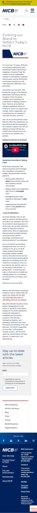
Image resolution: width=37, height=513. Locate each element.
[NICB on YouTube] (11, 441)
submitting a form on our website (14, 300)
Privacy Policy (25, 491)
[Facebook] (9, 24)
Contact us (24, 464)
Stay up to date (18, 436)
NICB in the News (12, 408)
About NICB (7, 481)
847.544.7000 (25, 461)
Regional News (11, 428)
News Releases (11, 405)
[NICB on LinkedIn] (26, 441)
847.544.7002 (25, 476)
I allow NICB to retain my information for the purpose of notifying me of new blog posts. (15, 381)
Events (8, 420)
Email (4, 370)
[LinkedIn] (18, 24)
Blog (7, 19)
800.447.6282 (26, 459)
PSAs (7, 416)
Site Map (24, 481)
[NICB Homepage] (10, 11)
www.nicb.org (7, 339)
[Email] (23, 24)
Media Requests (11, 424)
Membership (7, 477)
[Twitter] (14, 24)
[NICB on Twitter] (18, 441)
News (4, 466)
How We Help (8, 456)
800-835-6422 (15, 297)
